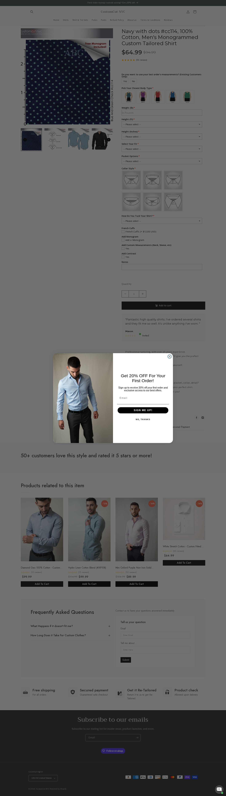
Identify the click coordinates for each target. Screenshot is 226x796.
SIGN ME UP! (143, 410)
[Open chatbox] (219, 789)
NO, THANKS (143, 419)
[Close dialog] (169, 356)
